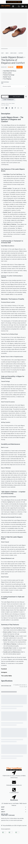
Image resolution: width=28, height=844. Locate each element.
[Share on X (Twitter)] (6, 108)
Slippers (21, 53)
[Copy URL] (21, 108)
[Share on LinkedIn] (12, 108)
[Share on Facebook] (9, 108)
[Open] (13, 6)
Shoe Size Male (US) (5, 83)
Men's (7, 53)
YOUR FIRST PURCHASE (8, 814)
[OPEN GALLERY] (14, 30)
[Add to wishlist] (26, 96)
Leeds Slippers (6, 104)
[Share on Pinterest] (15, 108)
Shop (2, 53)
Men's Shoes (13, 53)
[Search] (19, 6)
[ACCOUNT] (26, 6)
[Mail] (18, 108)
